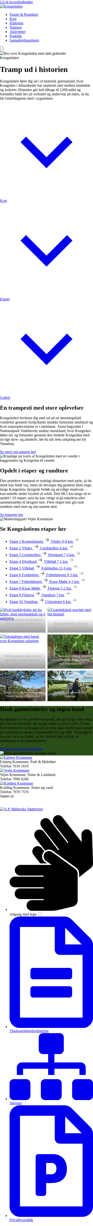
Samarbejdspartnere (24, 40)
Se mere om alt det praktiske (21, 749)
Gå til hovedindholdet (16, 2)
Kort (13, 19)
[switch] (39, 914)
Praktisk (16, 36)
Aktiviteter (18, 32)
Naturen (16, 27)
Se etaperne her (11, 515)
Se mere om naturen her (18, 452)
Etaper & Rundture (24, 14)
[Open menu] (2, 48)
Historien (16, 23)
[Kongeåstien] (11, 6)
